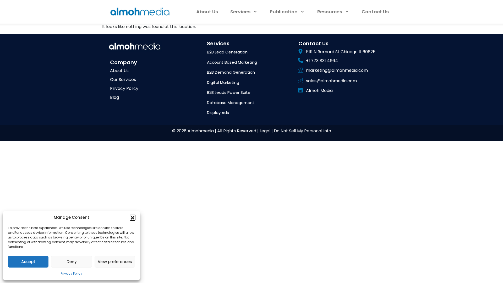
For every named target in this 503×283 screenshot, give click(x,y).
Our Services (123, 80)
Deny (72, 261)
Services (240, 11)
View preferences (115, 261)
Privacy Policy (71, 273)
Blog (114, 97)
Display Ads (218, 112)
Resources (329, 11)
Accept (28, 261)
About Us (207, 11)
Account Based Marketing (232, 62)
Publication (284, 11)
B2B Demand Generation (231, 72)
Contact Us (375, 11)
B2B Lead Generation (227, 52)
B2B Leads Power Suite (228, 92)
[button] (132, 217)
